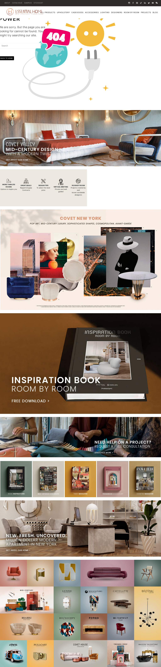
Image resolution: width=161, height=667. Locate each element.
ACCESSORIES (92, 12)
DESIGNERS (116, 12)
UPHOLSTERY (63, 12)
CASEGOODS (77, 12)
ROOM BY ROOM (131, 12)
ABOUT (7, 3)
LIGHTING (105, 12)
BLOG (155, 12)
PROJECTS (146, 12)
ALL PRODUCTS (48, 12)
